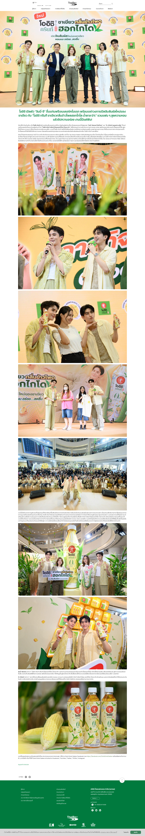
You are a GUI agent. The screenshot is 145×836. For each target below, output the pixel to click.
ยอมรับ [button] (135, 832)
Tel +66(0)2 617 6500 (100, 805)
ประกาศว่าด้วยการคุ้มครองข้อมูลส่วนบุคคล (32, 798)
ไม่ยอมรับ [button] (126, 832)
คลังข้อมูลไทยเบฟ (61, 803)
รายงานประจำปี (60, 795)
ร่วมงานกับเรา (99, 9)
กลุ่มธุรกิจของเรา (45, 9)
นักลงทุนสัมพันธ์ (73, 9)
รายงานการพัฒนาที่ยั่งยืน (63, 798)
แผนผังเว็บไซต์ (60, 801)
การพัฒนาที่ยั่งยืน (60, 9)
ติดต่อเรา (110, 9)
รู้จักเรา (34, 9)
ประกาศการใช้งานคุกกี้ (27, 801)
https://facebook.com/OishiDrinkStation (100, 756)
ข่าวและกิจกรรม (87, 9)
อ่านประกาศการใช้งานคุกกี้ (109, 832)
